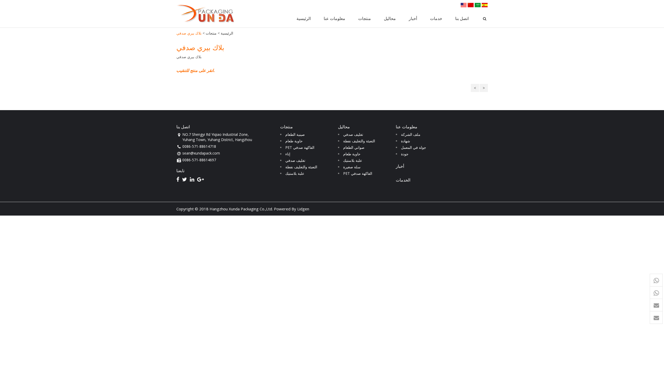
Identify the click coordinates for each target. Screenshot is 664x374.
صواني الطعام (353, 147)
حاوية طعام (294, 140)
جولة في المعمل (413, 147)
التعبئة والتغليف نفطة (301, 166)
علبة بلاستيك (294, 173)
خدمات (436, 18)
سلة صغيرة (352, 166)
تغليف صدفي (295, 160)
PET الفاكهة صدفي (299, 147)
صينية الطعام (295, 134)
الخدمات (403, 180)
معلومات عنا (334, 18)
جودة (405, 153)
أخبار (413, 18)
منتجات (364, 18)
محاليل (390, 18)
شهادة (405, 140)
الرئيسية (303, 18)
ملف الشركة (410, 134)
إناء (287, 153)
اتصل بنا (462, 18)
